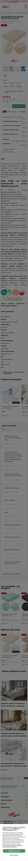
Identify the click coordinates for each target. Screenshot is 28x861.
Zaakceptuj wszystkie (14, 851)
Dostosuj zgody (14, 855)
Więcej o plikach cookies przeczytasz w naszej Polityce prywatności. (12, 846)
